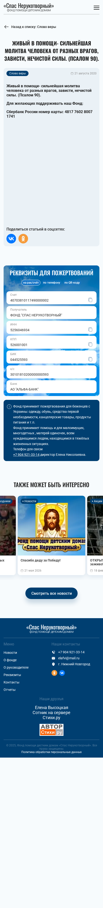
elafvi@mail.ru (69, 658)
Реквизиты (12, 675)
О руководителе (16, 667)
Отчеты (10, 690)
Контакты (11, 682)
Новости (10, 653)
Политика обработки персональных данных (51, 752)
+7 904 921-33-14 (26, 455)
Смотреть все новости (51, 593)
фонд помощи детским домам (29, 7)
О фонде (10, 660)
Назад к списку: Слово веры (33, 27)
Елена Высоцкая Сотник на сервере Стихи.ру (51, 712)
